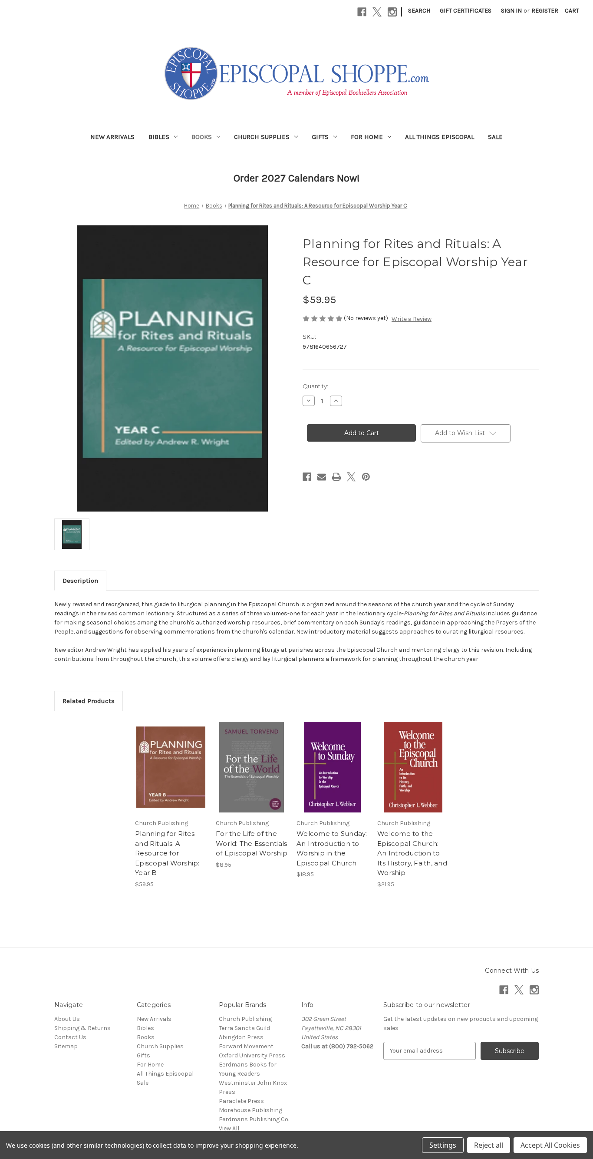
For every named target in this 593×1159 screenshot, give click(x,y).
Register (544, 10)
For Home (367, 137)
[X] (377, 12)
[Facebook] (361, 12)
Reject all (488, 1145)
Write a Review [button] (412, 319)
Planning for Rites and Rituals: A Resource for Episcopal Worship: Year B (167, 853)
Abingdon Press (241, 1037)
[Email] (321, 477)
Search (419, 10)
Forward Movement (246, 1046)
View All (229, 1128)
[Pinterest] (366, 477)
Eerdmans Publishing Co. (254, 1119)
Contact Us (70, 1037)
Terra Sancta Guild (244, 1028)
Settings (442, 1145)
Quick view (170, 759)
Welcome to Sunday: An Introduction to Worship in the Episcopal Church (331, 848)
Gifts (320, 137)
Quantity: (315, 386)
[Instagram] (392, 12)
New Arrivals (112, 137)
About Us (67, 1019)
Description (80, 580)
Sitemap (66, 1046)
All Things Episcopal (439, 137)
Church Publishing (245, 1019)
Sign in (511, 10)
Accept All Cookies (550, 1145)
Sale (495, 137)
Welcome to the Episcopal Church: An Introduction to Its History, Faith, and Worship (412, 853)
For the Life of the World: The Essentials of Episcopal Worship (251, 843)
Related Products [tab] (89, 701)
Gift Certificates (465, 10)
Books (201, 137)
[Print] (336, 477)
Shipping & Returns (82, 1028)
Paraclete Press (241, 1101)
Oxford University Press (252, 1055)
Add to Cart (171, 774)
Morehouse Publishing (250, 1110)
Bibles (158, 137)
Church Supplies (262, 137)
